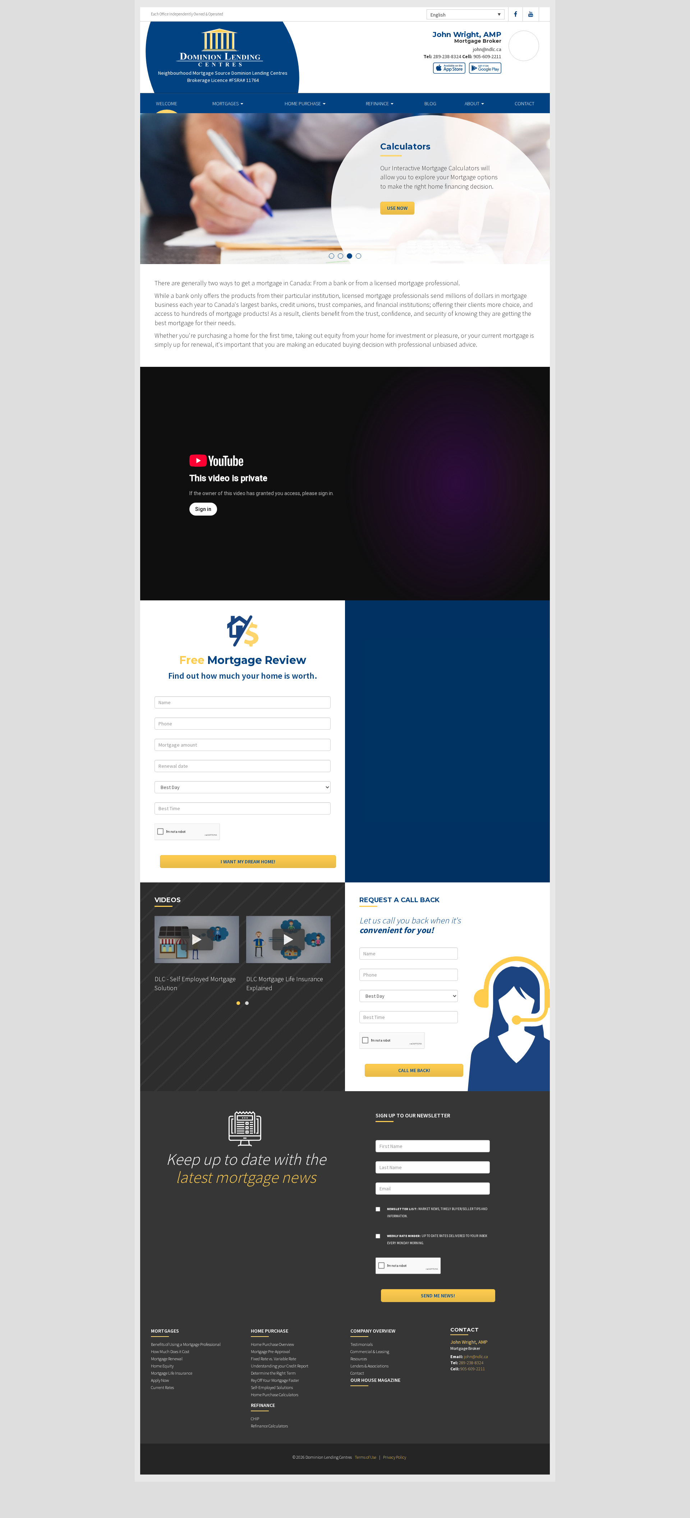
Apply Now (399, 208)
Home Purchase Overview (272, 1344)
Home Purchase (303, 103)
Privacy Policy (394, 1457)
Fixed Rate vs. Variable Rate (273, 1358)
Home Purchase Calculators (274, 1394)
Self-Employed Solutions (272, 1387)
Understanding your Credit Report (279, 1366)
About (472, 103)
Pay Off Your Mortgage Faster (275, 1380)
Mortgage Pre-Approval (270, 1351)
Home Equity (162, 1366)
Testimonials (361, 1344)
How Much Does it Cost (170, 1351)
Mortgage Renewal (167, 1358)
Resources (358, 1358)
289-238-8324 (447, 56)
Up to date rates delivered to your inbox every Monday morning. (437, 1239)
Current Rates (162, 1387)
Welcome (166, 103)
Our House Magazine (375, 1380)
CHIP (255, 1418)
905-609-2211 (487, 56)
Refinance (378, 103)
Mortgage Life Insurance (171, 1373)
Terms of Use (365, 1457)
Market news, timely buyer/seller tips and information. (437, 1212)
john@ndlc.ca (487, 49)
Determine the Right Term (273, 1373)
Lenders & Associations (369, 1366)
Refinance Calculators (269, 1426)
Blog (430, 103)
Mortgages (226, 103)
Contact (524, 103)
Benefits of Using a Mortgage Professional (186, 1344)
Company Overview (372, 1331)
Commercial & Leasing (369, 1351)
